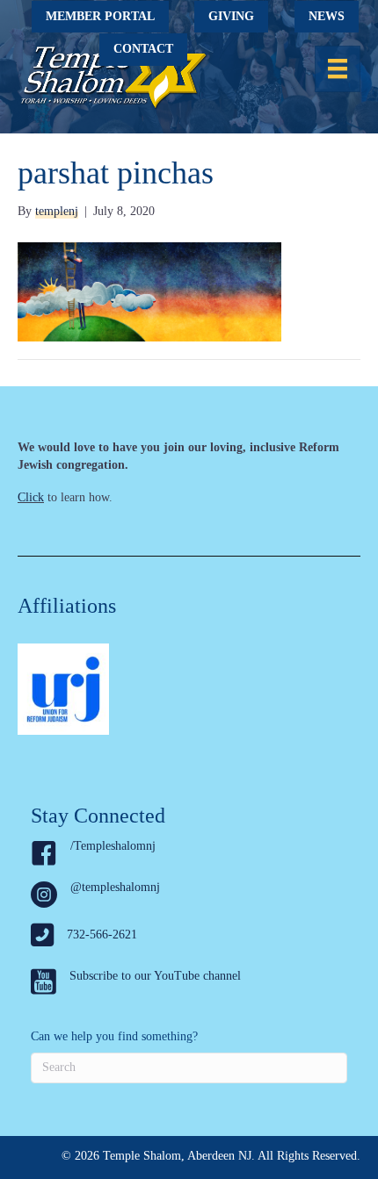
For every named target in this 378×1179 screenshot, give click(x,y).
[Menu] (337, 68)
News (327, 16)
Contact (143, 48)
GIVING (231, 16)
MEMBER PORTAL (100, 16)
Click (31, 497)
